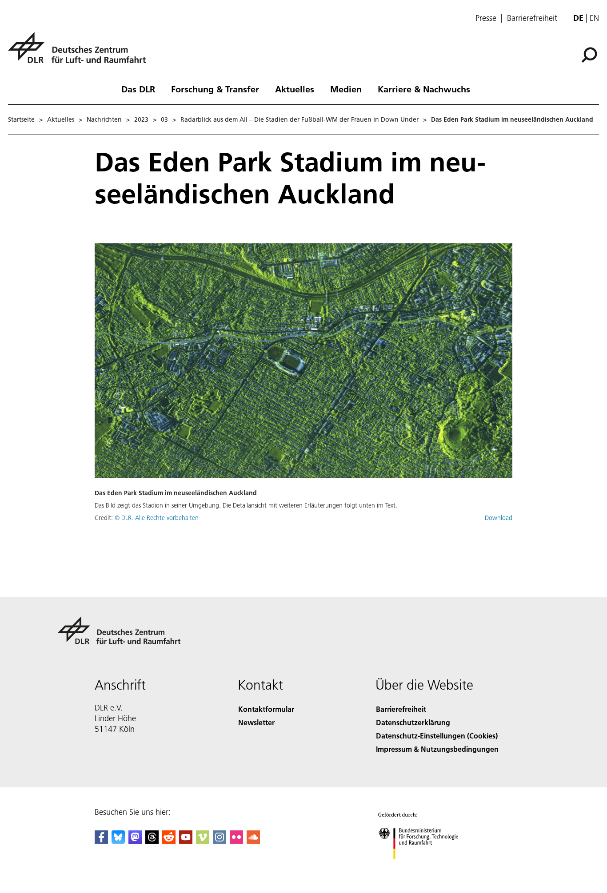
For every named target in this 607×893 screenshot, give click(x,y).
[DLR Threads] (152, 841)
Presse (485, 18)
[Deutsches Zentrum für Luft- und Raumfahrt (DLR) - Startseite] (80, 52)
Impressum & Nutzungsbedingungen (437, 749)
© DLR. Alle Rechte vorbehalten (157, 518)
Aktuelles (294, 89)
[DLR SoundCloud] (253, 841)
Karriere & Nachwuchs (424, 89)
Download (498, 518)
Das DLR (138, 89)
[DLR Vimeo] (202, 841)
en (594, 18)
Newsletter (256, 722)
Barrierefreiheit (532, 18)
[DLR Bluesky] (118, 841)
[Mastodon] (135, 841)
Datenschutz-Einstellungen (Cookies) (437, 735)
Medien (346, 89)
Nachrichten (104, 119)
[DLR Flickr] (236, 841)
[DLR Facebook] (101, 841)
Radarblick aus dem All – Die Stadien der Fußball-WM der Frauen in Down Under (299, 119)
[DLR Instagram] (219, 841)
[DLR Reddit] (169, 841)
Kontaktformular (266, 709)
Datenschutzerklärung (413, 722)
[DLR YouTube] (185, 841)
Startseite (21, 119)
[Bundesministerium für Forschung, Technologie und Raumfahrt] (427, 868)
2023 (141, 119)
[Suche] (590, 54)
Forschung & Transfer (215, 89)
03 (164, 119)
